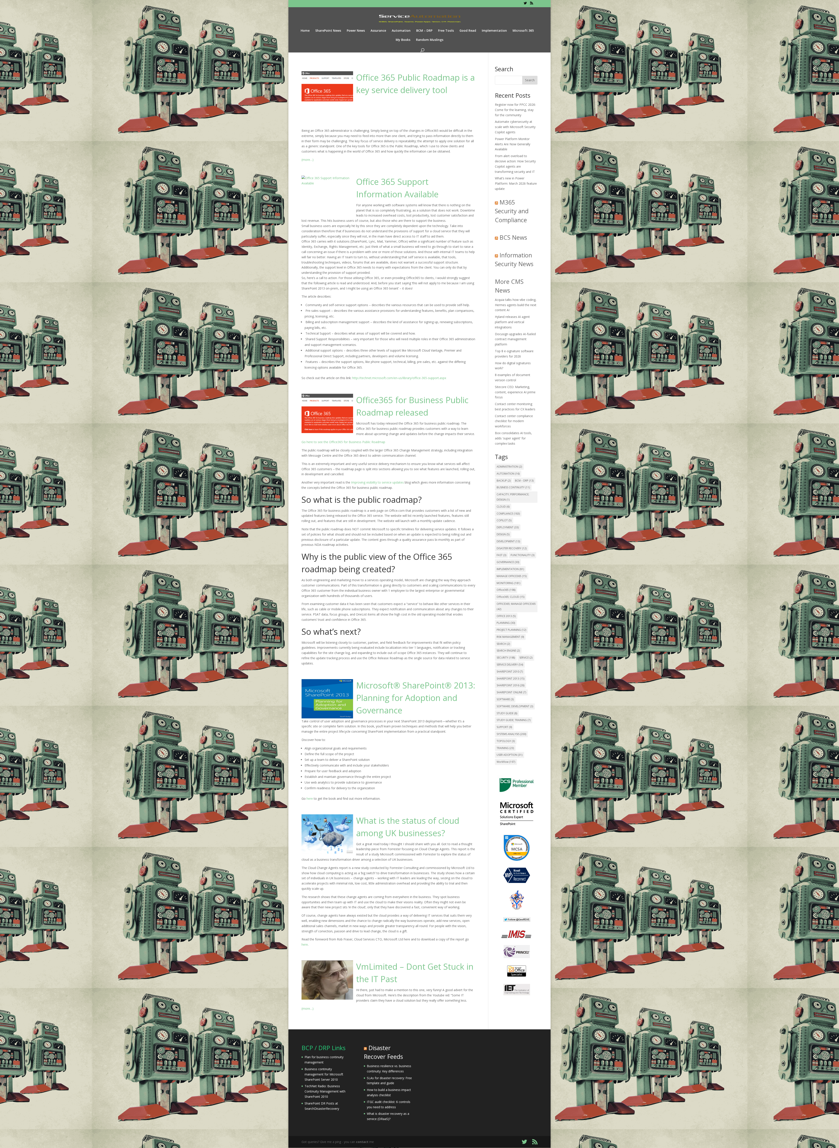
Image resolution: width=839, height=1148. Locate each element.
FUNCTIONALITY (522, 555)
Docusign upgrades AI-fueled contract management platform (515, 339)
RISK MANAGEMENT (510, 637)
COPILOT (504, 520)
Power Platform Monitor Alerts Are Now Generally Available (512, 144)
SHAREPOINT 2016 (510, 685)
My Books (403, 40)
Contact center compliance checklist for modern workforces (514, 421)
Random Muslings (429, 40)
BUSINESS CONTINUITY (513, 487)
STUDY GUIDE (507, 713)
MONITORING (508, 583)
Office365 (506, 590)
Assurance (378, 31)
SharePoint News (328, 31)
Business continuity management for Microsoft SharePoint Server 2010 (324, 1074)
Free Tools (446, 31)
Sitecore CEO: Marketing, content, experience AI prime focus (515, 392)
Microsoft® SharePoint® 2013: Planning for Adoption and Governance (415, 698)
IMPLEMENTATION (510, 569)
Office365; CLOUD (510, 597)
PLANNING (506, 623)
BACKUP (504, 480)
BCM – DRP (424, 31)
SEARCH (503, 644)
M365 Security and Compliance (512, 211)
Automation (401, 31)
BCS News (513, 237)
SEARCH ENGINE (508, 650)
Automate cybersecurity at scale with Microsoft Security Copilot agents (515, 127)
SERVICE (525, 657)
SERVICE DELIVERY (510, 664)
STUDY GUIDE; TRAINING (513, 720)
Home (305, 31)
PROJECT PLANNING (511, 630)
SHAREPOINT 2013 (510, 678)
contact (362, 1142)
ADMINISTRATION (509, 466)
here (310, 798)
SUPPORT (504, 727)
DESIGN (503, 534)
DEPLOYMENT (508, 527)
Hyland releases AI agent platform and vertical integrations (512, 322)
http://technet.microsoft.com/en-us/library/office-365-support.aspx (399, 378)
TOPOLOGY (506, 741)
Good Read (467, 31)
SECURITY (506, 657)
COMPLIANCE (508, 513)
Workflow (506, 762)
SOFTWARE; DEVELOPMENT (515, 706)
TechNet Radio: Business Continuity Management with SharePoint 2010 (325, 1091)
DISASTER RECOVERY (512, 548)
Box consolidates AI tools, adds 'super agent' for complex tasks (513, 438)
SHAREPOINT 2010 (510, 671)
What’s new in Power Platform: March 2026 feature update (516, 183)
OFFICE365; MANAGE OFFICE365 (516, 606)
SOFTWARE (505, 699)
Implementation (494, 31)
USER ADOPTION (509, 755)
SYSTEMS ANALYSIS (511, 734)
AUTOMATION (508, 473)
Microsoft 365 (523, 31)
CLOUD (503, 506)
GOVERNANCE (508, 562)
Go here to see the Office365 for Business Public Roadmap (343, 442)
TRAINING (505, 748)
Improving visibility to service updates (377, 482)
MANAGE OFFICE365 (512, 576)
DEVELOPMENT (508, 541)
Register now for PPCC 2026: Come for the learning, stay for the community (515, 109)
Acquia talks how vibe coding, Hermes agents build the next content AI (515, 305)
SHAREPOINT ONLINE (511, 692)
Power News (356, 31)
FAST (501, 555)
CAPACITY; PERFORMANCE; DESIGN (513, 496)
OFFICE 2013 (506, 616)
